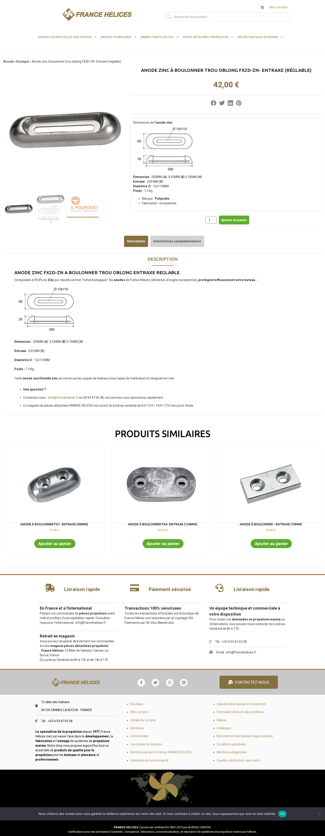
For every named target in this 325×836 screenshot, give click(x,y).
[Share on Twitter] (222, 104)
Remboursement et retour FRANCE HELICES (161, 752)
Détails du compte (143, 720)
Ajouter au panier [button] (54, 543)
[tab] (136, 241)
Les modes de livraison (146, 744)
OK (282, 813)
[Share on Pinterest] (239, 104)
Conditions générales (231, 744)
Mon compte (278, 7)
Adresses (137, 728)
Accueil (8, 61)
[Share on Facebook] (213, 104)
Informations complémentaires (177, 241)
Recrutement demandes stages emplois (245, 736)
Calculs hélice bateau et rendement (241, 704)
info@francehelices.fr (63, 397)
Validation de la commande (149, 760)
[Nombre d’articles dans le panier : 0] (262, 7)
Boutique (22, 61)
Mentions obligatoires (232, 752)
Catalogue (224, 728)
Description (136, 241)
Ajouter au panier (234, 220)
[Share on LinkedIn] (230, 104)
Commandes (139, 736)
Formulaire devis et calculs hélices (240, 712)
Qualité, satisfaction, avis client (238, 760)
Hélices (222, 720)
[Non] (319, 814)
